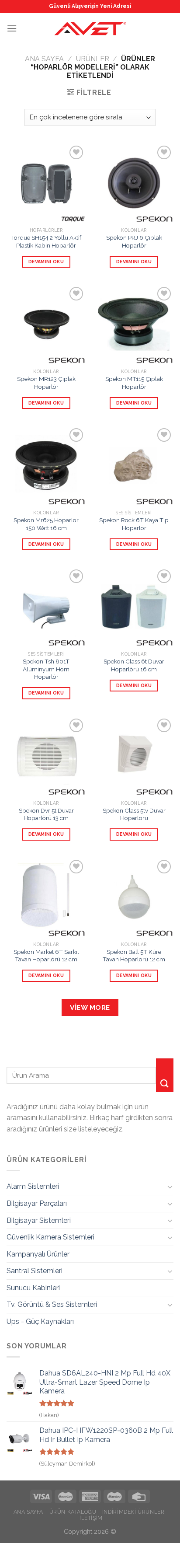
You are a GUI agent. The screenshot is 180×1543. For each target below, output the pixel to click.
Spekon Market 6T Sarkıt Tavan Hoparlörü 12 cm (46, 955)
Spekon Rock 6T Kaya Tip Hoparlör (134, 524)
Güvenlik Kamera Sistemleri (50, 1237)
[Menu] (12, 28)
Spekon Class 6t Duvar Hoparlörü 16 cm (134, 665)
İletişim (91, 1518)
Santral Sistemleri (34, 1271)
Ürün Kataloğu (73, 1511)
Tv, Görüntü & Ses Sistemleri (52, 1304)
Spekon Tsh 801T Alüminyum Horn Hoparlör (46, 669)
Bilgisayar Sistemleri (39, 1220)
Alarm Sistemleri (33, 1186)
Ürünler (92, 59)
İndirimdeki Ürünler (133, 1511)
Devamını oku (46, 262)
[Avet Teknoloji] (90, 28)
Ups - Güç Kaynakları (40, 1321)
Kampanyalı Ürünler (38, 1254)
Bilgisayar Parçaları (37, 1203)
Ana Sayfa (44, 59)
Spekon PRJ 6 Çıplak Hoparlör (134, 241)
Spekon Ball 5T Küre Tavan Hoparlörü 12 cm (134, 955)
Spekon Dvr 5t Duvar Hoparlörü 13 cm (46, 814)
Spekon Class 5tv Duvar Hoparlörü (134, 814)
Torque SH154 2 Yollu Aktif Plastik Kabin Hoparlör (46, 241)
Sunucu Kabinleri (33, 1288)
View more (90, 1007)
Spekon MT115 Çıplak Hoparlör (134, 382)
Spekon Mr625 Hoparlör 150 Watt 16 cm (46, 524)
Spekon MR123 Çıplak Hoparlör (46, 382)
